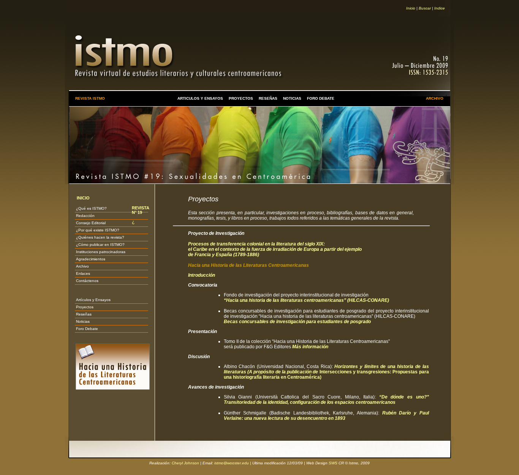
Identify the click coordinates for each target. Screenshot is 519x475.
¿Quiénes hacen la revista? (100, 237)
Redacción (85, 216)
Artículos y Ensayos (93, 300)
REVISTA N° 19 (140, 210)
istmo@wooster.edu (231, 463)
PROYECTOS (241, 98)
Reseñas (84, 314)
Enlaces (83, 273)
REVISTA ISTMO (90, 98)
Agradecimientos (90, 259)
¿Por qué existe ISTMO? (97, 230)
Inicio (410, 8)
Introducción (201, 275)
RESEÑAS (268, 98)
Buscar (425, 8)
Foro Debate (87, 329)
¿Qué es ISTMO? (91, 208)
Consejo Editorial (91, 223)
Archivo (82, 266)
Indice (439, 8)
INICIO (83, 198)
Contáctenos (87, 281)
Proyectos (84, 307)
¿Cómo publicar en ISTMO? (100, 244)
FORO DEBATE (320, 98)
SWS (333, 463)
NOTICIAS (292, 98)
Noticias (83, 321)
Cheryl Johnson (185, 463)
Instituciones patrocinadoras (100, 252)
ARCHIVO (434, 98)
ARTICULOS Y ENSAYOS (200, 98)
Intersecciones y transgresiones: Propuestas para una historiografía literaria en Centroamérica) (326, 372)
